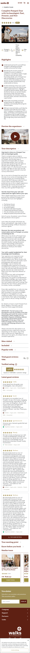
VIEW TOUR (10, 580)
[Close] (28, 640)
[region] (15, 645)
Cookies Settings (15, 650)
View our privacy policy (8, 596)
